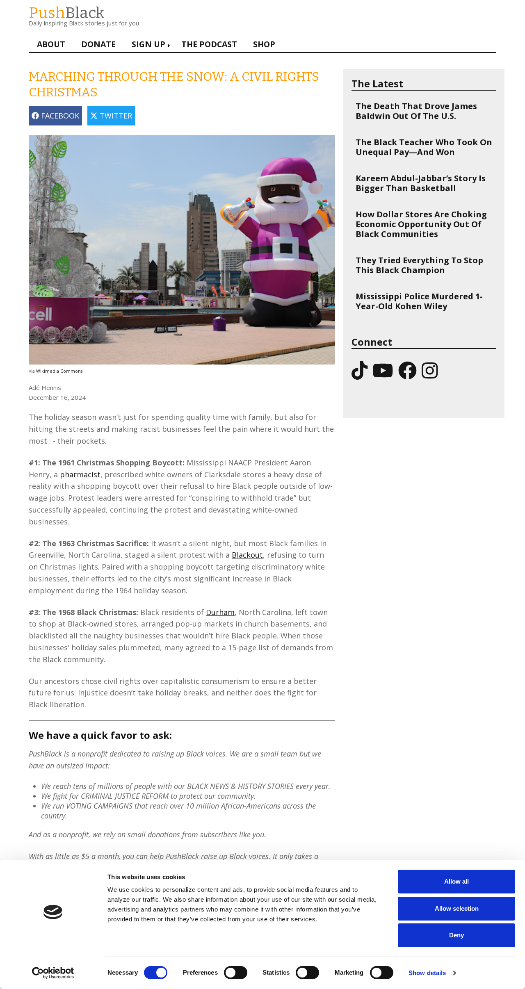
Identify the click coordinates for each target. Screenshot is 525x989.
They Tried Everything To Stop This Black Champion (419, 265)
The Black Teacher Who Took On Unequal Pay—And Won (424, 147)
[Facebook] (407, 370)
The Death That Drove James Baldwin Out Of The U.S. (416, 110)
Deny (456, 935)
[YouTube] (382, 370)
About (51, 44)
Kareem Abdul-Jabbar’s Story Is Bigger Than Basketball (421, 183)
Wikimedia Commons (59, 371)
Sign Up (148, 44)
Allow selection (457, 908)
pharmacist (80, 474)
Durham (220, 612)
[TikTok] (360, 370)
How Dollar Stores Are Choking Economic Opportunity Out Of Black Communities (421, 224)
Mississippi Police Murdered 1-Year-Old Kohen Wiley (419, 301)
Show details (427, 972)
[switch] (227, 968)
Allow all (456, 881)
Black (67, 13)
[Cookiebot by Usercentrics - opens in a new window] (53, 973)
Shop (264, 44)
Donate (98, 44)
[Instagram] (430, 370)
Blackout (247, 555)
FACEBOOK (59, 116)
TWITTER (115, 116)
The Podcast (209, 44)
